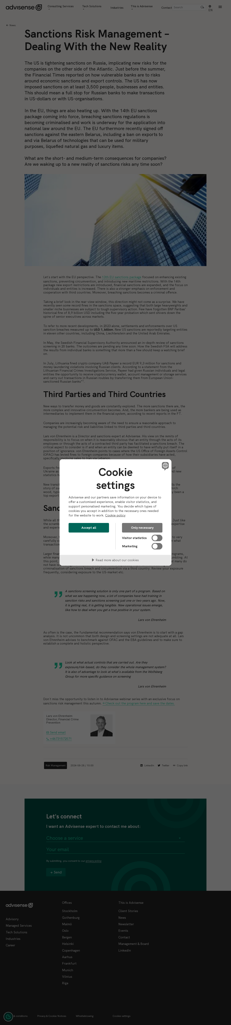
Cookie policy (115, 515)
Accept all (88, 527)
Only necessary (142, 527)
